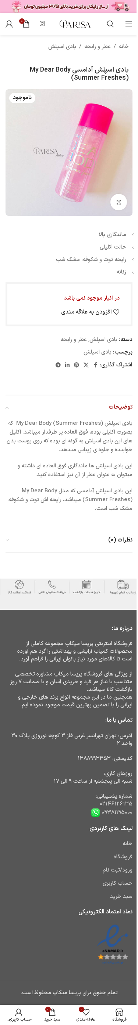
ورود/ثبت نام (117, 870)
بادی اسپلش (62, 47)
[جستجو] (110, 24)
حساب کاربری (117, 883)
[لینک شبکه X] (86, 365)
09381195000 (116, 812)
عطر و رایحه (97, 47)
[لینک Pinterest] (76, 365)
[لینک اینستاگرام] (42, 24)
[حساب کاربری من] (9, 24)
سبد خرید (121, 896)
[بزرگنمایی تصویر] (118, 202)
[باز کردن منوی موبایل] (128, 24)
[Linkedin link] (67, 365)
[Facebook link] (95, 365)
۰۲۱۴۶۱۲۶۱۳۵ (116, 804)
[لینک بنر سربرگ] (69, 6)
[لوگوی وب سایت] (74, 23)
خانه (124, 47)
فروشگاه (123, 857)
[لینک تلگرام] (58, 365)
